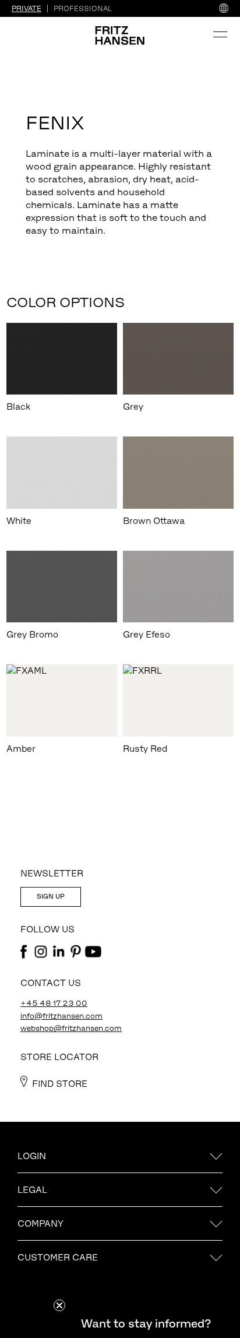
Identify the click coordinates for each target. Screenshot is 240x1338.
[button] (145, 1323)
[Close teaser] (59, 1305)
